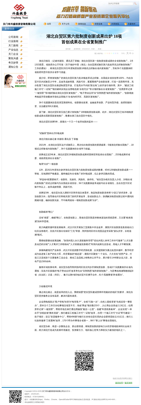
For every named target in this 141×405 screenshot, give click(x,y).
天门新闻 (13, 45)
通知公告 (13, 67)
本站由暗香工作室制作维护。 (35, 402)
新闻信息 (82, 24)
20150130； (35, 394)
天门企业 (13, 54)
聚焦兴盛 (13, 58)
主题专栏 (131, 24)
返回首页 (119, 383)
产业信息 (13, 49)
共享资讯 (115, 24)
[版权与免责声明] (119, 378)
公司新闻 (13, 37)
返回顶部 (128, 383)
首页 (49, 24)
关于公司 (65, 24)
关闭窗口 (129, 378)
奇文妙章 (13, 62)
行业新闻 (13, 41)
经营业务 (98, 24)
